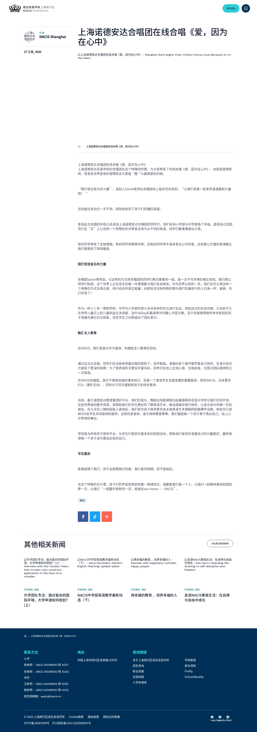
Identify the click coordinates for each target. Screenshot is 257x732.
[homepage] (79, 146)
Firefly (189, 671)
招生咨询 (138, 665)
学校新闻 (190, 660)
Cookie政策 (76, 717)
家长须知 (190, 665)
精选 (82, 500)
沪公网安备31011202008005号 (71, 723)
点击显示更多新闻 (220, 543)
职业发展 (138, 671)
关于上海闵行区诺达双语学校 (151, 660)
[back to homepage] (31, 8)
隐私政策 (93, 717)
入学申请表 (140, 682)
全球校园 (138, 677)
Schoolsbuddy (194, 677)
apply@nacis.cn (51, 696)
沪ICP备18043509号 (36, 723)
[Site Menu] (246, 8)
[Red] (230, 719)
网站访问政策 (111, 717)
